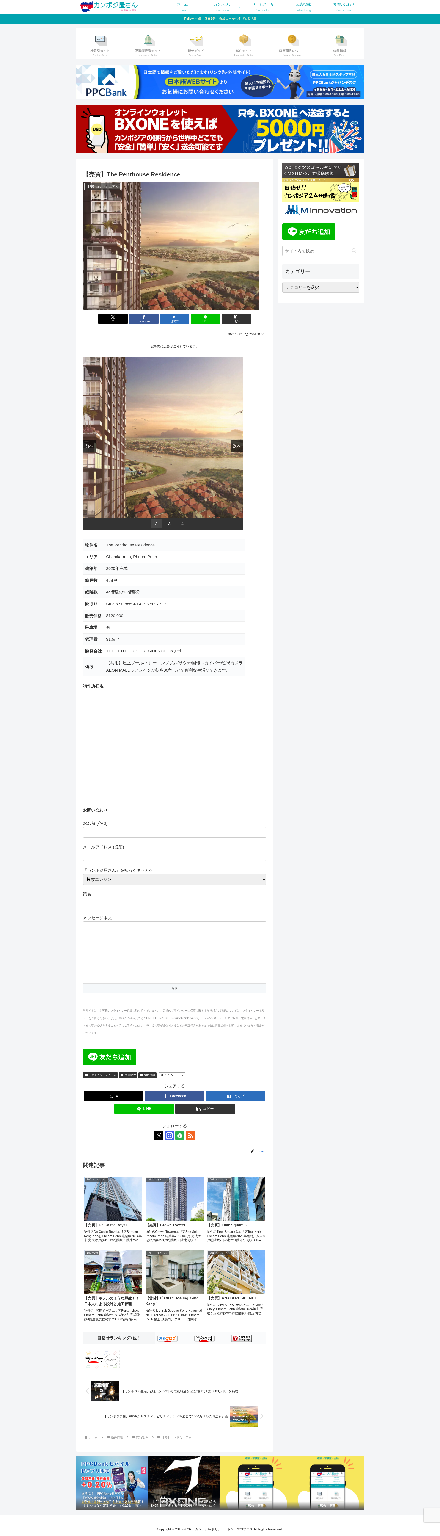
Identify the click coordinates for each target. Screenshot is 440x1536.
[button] (236, 319)
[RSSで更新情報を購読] (190, 1135)
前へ (89, 446)
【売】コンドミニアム (102, 1075)
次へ (237, 446)
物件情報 (149, 1075)
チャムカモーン (174, 1075)
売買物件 (130, 1075)
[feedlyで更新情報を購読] (179, 1135)
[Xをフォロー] (158, 1135)
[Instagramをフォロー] (169, 1135)
